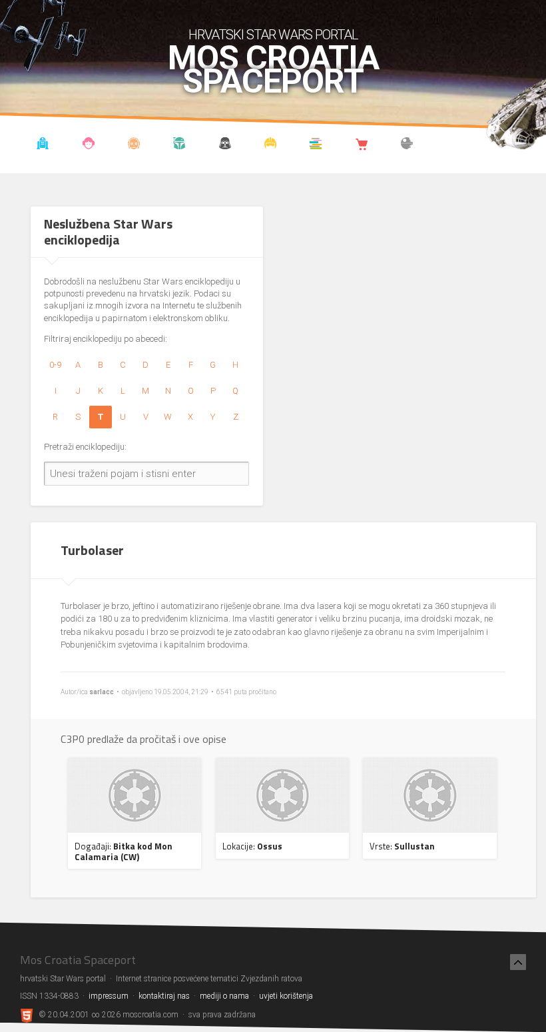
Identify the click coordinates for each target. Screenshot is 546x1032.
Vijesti (43, 145)
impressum (109, 996)
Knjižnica (316, 145)
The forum (407, 145)
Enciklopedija (134, 145)
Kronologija (179, 145)
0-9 (55, 365)
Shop (361, 145)
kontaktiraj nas (164, 996)
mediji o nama (224, 996)
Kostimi (270, 145)
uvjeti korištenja (286, 996)
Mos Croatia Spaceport (273, 70)
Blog (88, 145)
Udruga (224, 145)
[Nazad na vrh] (518, 962)
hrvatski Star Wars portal (273, 35)
